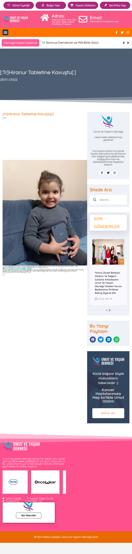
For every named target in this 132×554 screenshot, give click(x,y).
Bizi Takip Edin (28, 515)
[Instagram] (127, 32)
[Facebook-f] (116, 32)
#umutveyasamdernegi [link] (17, 268)
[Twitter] (122, 32)
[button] (5, 32)
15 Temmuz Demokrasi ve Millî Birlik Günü (69, 42)
